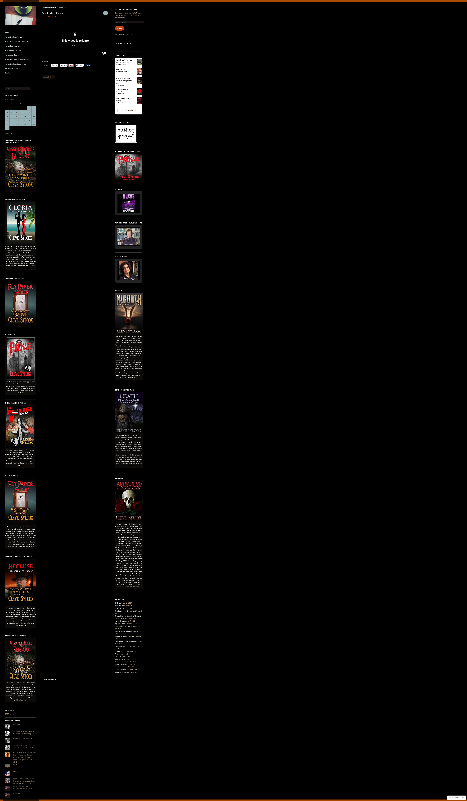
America (118, 608)
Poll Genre (8, 73)
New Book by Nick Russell (123, 646)
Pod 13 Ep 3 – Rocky (122, 651)
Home (7, 32)
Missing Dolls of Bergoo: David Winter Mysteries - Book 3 (124, 80)
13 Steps (118, 603)
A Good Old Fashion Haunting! (125, 636)
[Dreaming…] (20, 26)
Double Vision (120, 69)
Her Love (118, 656)
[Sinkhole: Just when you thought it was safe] (139, 64)
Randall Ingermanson (123, 71)
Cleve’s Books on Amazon (14, 37)
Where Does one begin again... (23, 738)
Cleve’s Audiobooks (11, 55)
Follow (119, 28)
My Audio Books (52, 13)
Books (52, 77)
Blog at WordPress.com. (50, 679)
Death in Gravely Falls (122, 669)
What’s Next (119, 659)
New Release (119, 621)
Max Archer (119, 605)
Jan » (11, 133)
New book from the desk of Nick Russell (128, 641)
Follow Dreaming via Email (126, 10)
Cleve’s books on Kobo (13, 46)
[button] (123, 206)
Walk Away (17, 724)
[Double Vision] (139, 75)
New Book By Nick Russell (123, 626)
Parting (15, 772)
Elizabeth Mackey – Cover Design (16, 59)
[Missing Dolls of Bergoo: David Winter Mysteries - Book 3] (139, 84)
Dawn (15, 764)
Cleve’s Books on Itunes (13, 50)
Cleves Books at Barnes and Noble (17, 41)
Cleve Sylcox (120, 85)
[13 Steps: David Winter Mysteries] (139, 94)
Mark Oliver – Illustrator (13, 68)
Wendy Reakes (121, 64)
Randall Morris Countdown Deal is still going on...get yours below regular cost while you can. (24, 781)
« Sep (7, 133)
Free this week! (120, 667)
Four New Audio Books (123, 631)
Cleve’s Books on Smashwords (15, 64)
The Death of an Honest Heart (125, 611)
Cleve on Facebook (123, 43)
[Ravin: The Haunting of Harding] (139, 104)
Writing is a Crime (121, 672)
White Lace (17, 793)
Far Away (118, 654)
